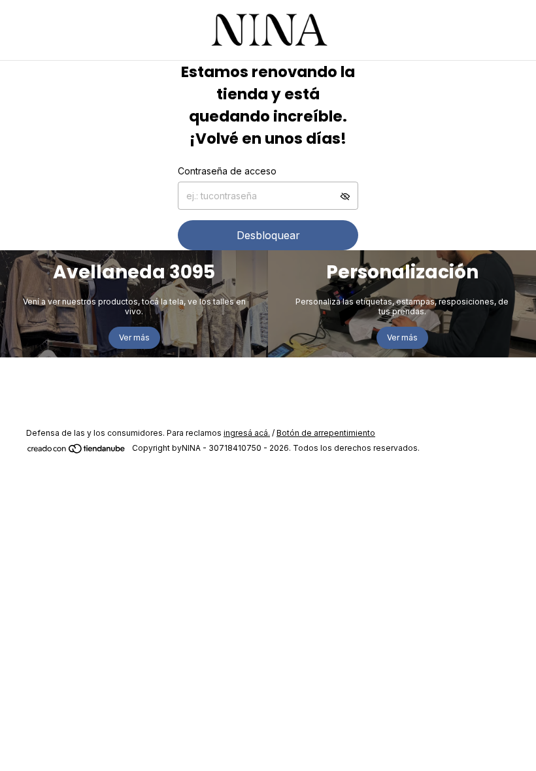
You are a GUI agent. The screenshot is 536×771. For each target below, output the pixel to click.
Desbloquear (268, 235)
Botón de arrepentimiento (325, 433)
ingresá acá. (247, 433)
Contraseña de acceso (227, 170)
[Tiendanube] (76, 451)
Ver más (134, 337)
